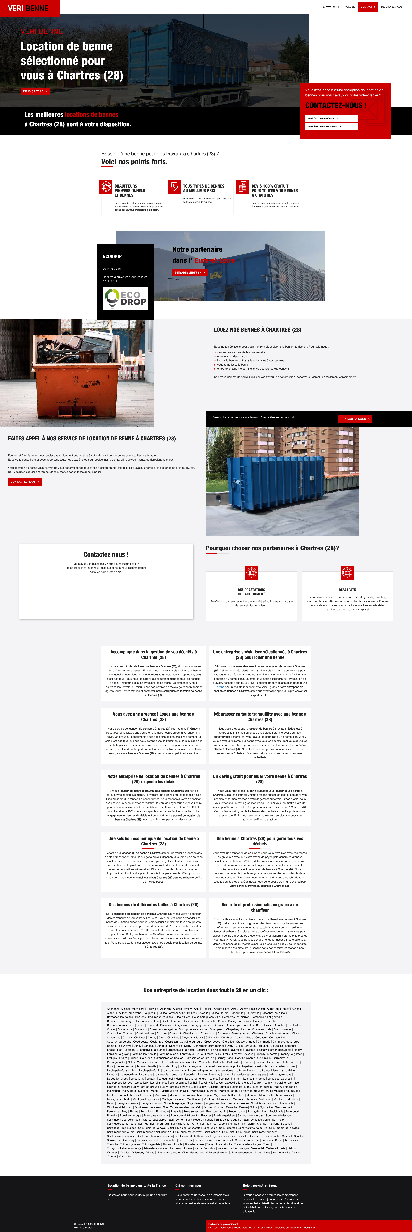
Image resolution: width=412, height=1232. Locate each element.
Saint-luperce (227, 1128)
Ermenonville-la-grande (151, 1049)
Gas (230, 1058)
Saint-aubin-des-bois (120, 1119)
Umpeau (175, 1148)
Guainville (205, 1062)
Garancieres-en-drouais (200, 1058)
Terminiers (291, 1140)
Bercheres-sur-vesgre (120, 1021)
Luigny (203, 1087)
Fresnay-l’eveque (242, 1054)
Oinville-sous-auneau (148, 1107)
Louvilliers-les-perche (175, 1087)
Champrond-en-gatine (163, 1029)
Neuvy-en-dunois (151, 1103)
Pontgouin (162, 1111)
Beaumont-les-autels (161, 1017)
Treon (266, 1144)
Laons (226, 1074)
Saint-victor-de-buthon (189, 1136)
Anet (196, 1008)
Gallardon (146, 1058)
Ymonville (125, 1156)
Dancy (137, 1045)
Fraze (226, 1054)
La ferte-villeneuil (245, 1070)
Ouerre (243, 1107)
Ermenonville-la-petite (181, 1049)
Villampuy (138, 1152)
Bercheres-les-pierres (235, 1017)
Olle (165, 1107)
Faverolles (236, 1049)
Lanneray (214, 1074)
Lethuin (194, 1082)
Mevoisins (161, 1095)
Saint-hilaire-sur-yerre (184, 1123)
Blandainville (208, 1021)
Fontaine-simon (168, 1054)
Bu (289, 1025)
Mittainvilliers (236, 1095)
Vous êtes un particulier (321, 118)
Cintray (152, 1037)
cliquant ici (249, 1211)
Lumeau (224, 1087)
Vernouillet (257, 1148)
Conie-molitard (244, 1037)
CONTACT (366, 7)
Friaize (123, 1058)
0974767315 (332, 6)
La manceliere (128, 1074)
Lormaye (293, 1082)
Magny (278, 1087)
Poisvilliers (147, 1111)
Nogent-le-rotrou (216, 1103)
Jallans (140, 1066)
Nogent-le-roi (195, 1103)
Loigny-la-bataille (275, 1082)
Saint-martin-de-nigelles (284, 1128)
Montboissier (284, 1095)
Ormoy (208, 1107)
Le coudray (137, 1078)
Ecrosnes (291, 1045)
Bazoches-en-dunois (274, 1013)
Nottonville (286, 1103)
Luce (193, 1087)
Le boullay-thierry (117, 1078)
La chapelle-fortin (149, 1070)
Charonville (114, 1033)
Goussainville (188, 1062)
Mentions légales (83, 1228)
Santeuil (287, 1136)
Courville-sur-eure (191, 1041)
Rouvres (206, 1115)
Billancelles (191, 1021)
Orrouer (219, 1107)
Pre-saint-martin (216, 1111)
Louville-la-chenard (119, 1087)
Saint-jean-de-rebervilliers (216, 1123)
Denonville (175, 1045)
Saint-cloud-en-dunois (199, 1119)
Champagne (125, 1029)
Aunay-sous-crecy (278, 1008)
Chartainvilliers (145, 1033)
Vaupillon (209, 1148)
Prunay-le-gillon (257, 1111)
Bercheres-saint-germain (266, 1017)
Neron (110, 1103)
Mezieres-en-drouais (182, 1095)
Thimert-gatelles (130, 1144)
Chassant (175, 1033)
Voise (257, 1152)
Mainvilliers (129, 1091)
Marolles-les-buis (229, 1091)
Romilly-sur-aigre (130, 1115)
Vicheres (112, 1152)
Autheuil (112, 1013)
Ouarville (231, 1107)
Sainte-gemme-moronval (220, 1136)
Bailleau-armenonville (172, 1013)
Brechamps (233, 1025)
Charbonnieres (282, 1029)
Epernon (129, 1049)
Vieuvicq (125, 1152)
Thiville (178, 1144)
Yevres (296, 1152)
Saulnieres (113, 1140)
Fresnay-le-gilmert (291, 1054)
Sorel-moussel (224, 1140)
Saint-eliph (278, 1119)
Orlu (198, 1107)
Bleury (222, 1021)
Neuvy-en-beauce (127, 1103)
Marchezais (198, 1091)
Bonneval (166, 1025)
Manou (155, 1091)
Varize (198, 1148)
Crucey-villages (245, 1041)
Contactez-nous (353, 419)
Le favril (151, 1078)
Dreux (239, 1045)
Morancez (239, 1099)
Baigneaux (149, 1013)
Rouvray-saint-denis (156, 1115)
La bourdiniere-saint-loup (219, 1066)
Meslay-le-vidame (141, 1095)
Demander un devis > (188, 272)
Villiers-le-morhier (193, 1152)
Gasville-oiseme (245, 1058)
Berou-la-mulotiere (147, 1021)
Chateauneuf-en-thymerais (234, 1033)
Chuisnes (139, 1037)
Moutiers (292, 1099)
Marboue (166, 1091)
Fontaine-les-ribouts (144, 1054)
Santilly (298, 1136)
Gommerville (156, 1062)
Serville (199, 1140)
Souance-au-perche (247, 1140)
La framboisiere (268, 1070)
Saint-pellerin (212, 1132)
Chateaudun (208, 1033)
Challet (111, 1029)
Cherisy (127, 1037)
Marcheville (182, 1091)
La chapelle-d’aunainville (252, 1066)
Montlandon (194, 1099)
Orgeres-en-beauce (182, 1107)
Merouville (292, 1091)
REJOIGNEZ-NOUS (391, 7)
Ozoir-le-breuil (284, 1107)
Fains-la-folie (219, 1049)
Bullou (297, 1025)
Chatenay (258, 1033)
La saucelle (161, 1074)
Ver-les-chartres (228, 1148)
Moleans (252, 1095)
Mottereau (265, 1099)
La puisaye (145, 1074)
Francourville (213, 1054)
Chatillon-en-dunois (278, 1033)
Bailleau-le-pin (219, 1013)
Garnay (221, 1058)
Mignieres (220, 1095)
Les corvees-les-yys (119, 1082)
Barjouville (236, 1013)
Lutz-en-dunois (262, 1087)
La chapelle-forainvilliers (122, 1070)
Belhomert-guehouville (206, 1017)
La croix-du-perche (200, 1070)
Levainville (207, 1082)
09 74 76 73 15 (112, 268)
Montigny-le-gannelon (146, 1099)
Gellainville (264, 1058)
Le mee (213, 1078)
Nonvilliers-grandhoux (264, 1103)
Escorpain (203, 1049)
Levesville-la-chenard (238, 1082)
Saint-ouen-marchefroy (187, 1132)
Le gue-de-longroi (196, 1078)
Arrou (234, 1008)
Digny (187, 1045)
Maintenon (113, 1091)
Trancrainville (224, 1144)
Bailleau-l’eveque (197, 1013)
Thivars (167, 1144)
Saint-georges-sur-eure (121, 1123)
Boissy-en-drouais (239, 1021)
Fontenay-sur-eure (191, 1054)
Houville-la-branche (287, 1062)
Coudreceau (140, 1041)
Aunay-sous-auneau (252, 1008)
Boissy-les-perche (264, 1021)
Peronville (113, 1111)
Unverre (187, 1148)
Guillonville (233, 1062)
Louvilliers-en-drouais (146, 1087)
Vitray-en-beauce (241, 1152)
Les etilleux (141, 1082)
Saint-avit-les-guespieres (150, 1119)
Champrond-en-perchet (193, 1029)
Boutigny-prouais (201, 1025)
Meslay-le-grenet (117, 1095)
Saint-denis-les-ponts (256, 1119)
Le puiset (273, 1078)
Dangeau (149, 1045)
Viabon (292, 1148)
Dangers (162, 1045)
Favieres (250, 1049)
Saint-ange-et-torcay (250, 1115)
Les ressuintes (178, 1082)
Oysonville (266, 1107)
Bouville (219, 1025)
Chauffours (113, 1037)
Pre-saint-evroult (193, 1111)
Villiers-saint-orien (217, 1152)
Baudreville (252, 1013)
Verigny (244, 1148)
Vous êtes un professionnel (322, 127)
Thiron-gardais (151, 1144)
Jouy (174, 1066)
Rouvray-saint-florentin (185, 1115)
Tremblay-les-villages (247, 1144)
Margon (212, 1091)
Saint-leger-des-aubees (121, 1128)
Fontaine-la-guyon (118, 1054)
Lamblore (176, 1074)
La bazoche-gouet (191, 1066)
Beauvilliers (183, 1017)
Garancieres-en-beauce (168, 1058)
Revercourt (292, 1111)
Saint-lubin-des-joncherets (184, 1128)
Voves (266, 1152)
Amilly (188, 1008)
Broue (268, 1025)
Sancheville (257, 1136)
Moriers (252, 1099)
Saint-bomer (176, 1119)
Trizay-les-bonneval (156, 1148)
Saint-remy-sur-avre (264, 1132)
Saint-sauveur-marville (121, 1136)
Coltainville (212, 1037)
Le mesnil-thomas (254, 1078)
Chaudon (297, 1033)
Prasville (176, 1111)
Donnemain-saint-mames (209, 1045)
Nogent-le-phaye (174, 1103)
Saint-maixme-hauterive (252, 1128)
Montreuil (209, 1099)
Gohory (141, 1062)
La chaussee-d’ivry (174, 1070)
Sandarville (273, 1136)
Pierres (134, 1111)
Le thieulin (287, 1078)
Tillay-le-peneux (194, 1144)
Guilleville (219, 1062)
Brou (259, 1025)
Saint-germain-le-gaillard (153, 1123)
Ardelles (207, 1008)
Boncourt (152, 1025)
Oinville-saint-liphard (119, 1107)
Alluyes (177, 1008)
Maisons (143, 1091)
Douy (230, 1045)
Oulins (254, 1107)
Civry (162, 1037)
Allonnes (165, 1008)
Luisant (213, 1087)
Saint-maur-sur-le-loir (120, 1132)
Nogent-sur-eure (238, 1103)
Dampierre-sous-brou (285, 1041)
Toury (210, 1144)
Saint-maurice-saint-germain (153, 1132)
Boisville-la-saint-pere (120, 1025)
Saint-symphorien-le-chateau (155, 1136)
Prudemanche (237, 1111)
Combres (227, 1037)
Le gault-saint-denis (171, 1078)
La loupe (112, 1074)
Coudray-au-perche (119, 1041)
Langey (202, 1074)
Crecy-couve (212, 1041)
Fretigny (112, 1058)
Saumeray (128, 1140)
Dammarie (264, 1041)
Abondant (113, 1008)
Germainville (280, 1058)
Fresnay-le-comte (266, 1054)
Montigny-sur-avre (173, 1099)
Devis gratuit (33, 91)
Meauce (278, 1091)
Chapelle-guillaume (238, 1029)
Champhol (141, 1029)
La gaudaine (287, 1070)
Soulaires (267, 1140)
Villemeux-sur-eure (168, 1152)
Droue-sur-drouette (257, 1045)
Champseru (217, 1029)
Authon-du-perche (130, 1013)
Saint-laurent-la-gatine (276, 1123)
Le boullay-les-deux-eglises (249, 1074)
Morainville (224, 1099)
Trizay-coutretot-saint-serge (124, 1148)
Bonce (140, 1025)
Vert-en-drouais (275, 1148)
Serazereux (185, 1140)
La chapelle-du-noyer (282, 1066)
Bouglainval (181, 1025)
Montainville (266, 1095)
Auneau (296, 1008)
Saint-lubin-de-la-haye (152, 1128)
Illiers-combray (125, 1066)
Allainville (152, 1008)
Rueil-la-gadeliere (224, 1115)
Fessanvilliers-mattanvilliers (274, 1049)
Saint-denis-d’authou (228, 1119)
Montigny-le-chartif (118, 1099)
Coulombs (156, 1041)
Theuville (112, 1144)
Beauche (140, 1017)
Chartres (162, 1033)
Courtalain (171, 1041)
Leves (219, 1082)
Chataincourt (191, 1033)
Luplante (237, 1087)
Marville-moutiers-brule (257, 1091)
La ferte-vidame (223, 1070)
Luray (247, 1087)
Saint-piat (228, 1132)
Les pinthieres (158, 1082)
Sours (278, 1140)
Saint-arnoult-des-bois (279, 1115)
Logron (257, 1082)
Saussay (142, 1140)
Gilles (131, 1062)
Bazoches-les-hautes (120, 1017)
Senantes (155, 1140)
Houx (110, 1066)
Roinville (112, 1115)
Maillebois (291, 1087)
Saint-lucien (210, 1128)
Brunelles (279, 1025)
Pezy (124, 1111)
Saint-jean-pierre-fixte (247, 1123)
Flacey (298, 1049)
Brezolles (248, 1025)
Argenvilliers (221, 1008)
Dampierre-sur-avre (119, 1045)
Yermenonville (281, 1152)
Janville (151, 1066)
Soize (209, 1140)
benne (220, 687)
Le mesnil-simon (231, 1078)
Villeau (150, 1152)
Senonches (169, 1140)
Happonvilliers (264, 1062)
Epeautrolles (114, 1049)
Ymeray (112, 1156)
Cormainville (277, 1037)
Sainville (243, 1136)
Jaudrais (164, 1066)
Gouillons (172, 1062)
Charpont (128, 1033)
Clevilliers (173, 1037)
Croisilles (228, 1041)
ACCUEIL (350, 7)
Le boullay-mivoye (280, 1074)
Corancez (261, 1037)
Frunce (134, 1058)
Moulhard (279, 1099)
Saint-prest (243, 1132)
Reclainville (276, 1111)
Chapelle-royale (261, 1029)
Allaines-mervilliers (132, 1008)
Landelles (190, 1074)
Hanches (248, 1062)
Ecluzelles (277, 1045)
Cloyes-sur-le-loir (192, 1037)
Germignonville (116, 1062)
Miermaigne (204, 1095)
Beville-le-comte (172, 1021)
